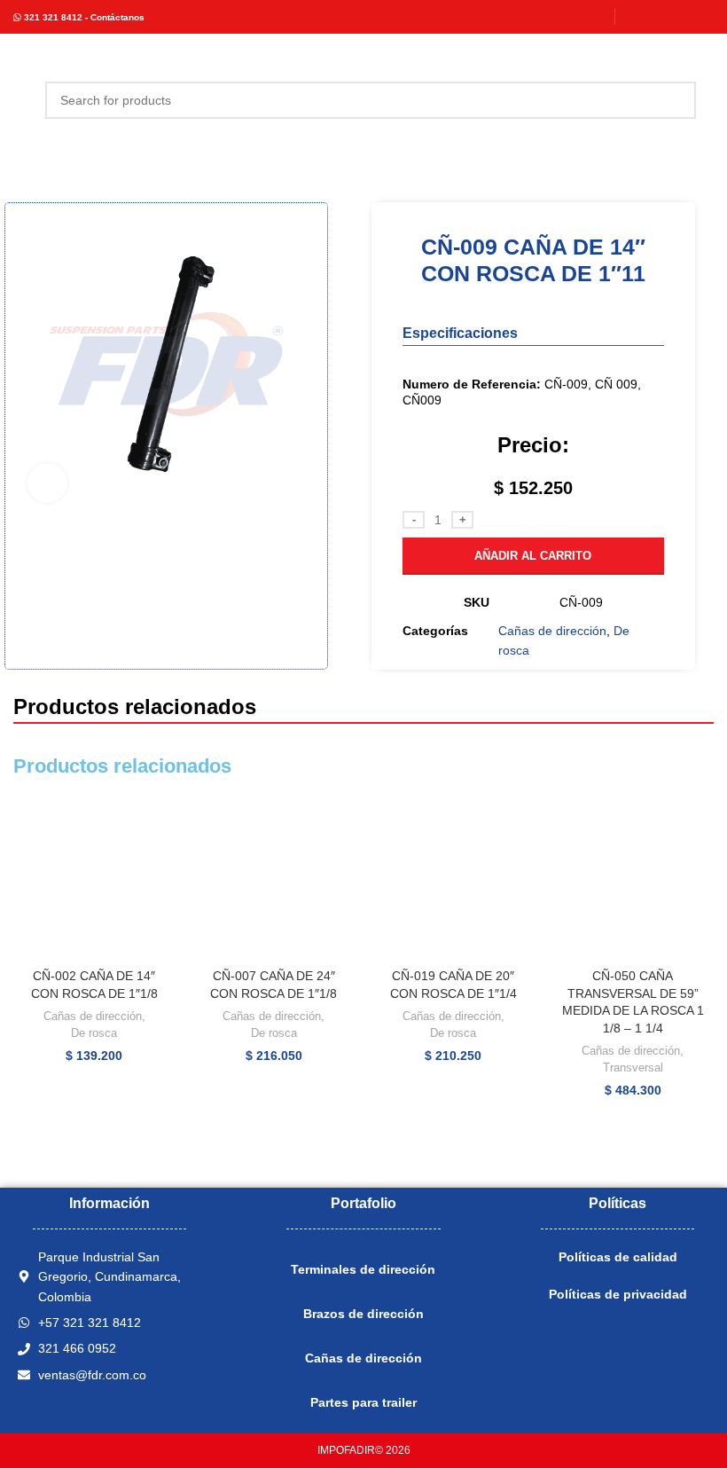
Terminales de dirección (363, 1269)
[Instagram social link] (657, 16)
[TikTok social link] (703, 16)
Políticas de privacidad (618, 1294)
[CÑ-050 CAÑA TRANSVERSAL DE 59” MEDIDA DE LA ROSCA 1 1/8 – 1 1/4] (633, 879)
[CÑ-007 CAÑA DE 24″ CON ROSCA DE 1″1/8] (274, 879)
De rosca (94, 1033)
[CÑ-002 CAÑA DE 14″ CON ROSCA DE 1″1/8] (94, 879)
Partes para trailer (363, 1402)
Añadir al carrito (532, 555)
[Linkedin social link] (679, 16)
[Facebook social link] (635, 16)
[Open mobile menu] (20, 100)
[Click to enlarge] (47, 483)
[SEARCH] (677, 100)
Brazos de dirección (363, 1314)
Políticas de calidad (618, 1257)
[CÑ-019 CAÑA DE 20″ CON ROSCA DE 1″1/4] (453, 879)
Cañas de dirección (552, 631)
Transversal (633, 1067)
